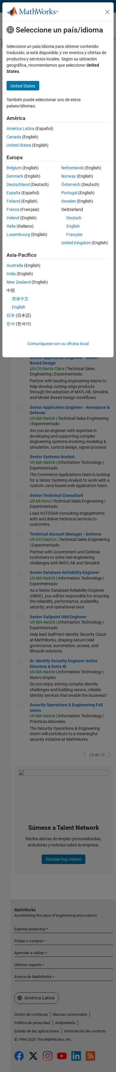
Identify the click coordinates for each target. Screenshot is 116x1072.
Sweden (68, 201)
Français (74, 234)
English (73, 226)
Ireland (13, 217)
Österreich (70, 184)
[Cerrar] (107, 12)
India (11, 273)
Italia (11, 226)
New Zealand (19, 282)
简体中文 (20, 298)
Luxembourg (18, 234)
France (13, 209)
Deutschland (18, 184)
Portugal (69, 192)
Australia (15, 265)
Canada (14, 136)
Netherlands (72, 167)
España (14, 192)
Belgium (14, 167)
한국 (11, 323)
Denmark (15, 176)
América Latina (21, 128)
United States (19, 145)
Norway (68, 176)
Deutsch (73, 217)
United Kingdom (76, 242)
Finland (13, 201)
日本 (11, 315)
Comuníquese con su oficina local (58, 343)
